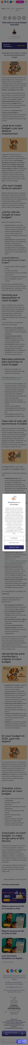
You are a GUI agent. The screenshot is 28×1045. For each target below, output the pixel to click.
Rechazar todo (14, 543)
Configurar (14, 538)
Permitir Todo (14, 547)
